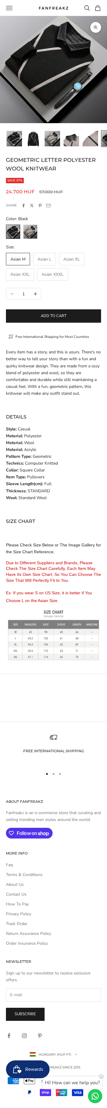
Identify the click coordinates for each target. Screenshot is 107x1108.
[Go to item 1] (14, 138)
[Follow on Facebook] (9, 1036)
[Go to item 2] (33, 138)
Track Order (16, 924)
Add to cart (54, 316)
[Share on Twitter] (31, 205)
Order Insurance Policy (27, 943)
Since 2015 (71, 1067)
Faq (9, 865)
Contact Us (16, 894)
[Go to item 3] (52, 138)
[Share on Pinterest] (40, 205)
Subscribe (25, 1014)
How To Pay (17, 904)
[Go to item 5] (90, 138)
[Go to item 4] (71, 138)
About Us (15, 884)
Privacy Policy (18, 914)
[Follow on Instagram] (24, 1036)
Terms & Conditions (24, 874)
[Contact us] (95, 1096)
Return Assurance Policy (28, 933)
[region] (53, 748)
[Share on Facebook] (23, 205)
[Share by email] (48, 205)
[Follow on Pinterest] (40, 1036)
